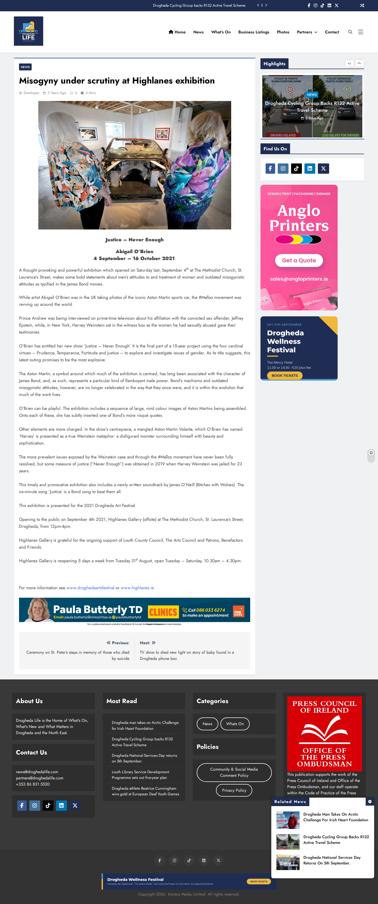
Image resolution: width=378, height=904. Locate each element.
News (198, 32)
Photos (283, 32)
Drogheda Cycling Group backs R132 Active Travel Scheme (199, 5)
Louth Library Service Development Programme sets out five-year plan (140, 774)
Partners (304, 32)
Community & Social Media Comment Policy (234, 772)
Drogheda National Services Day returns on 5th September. (332, 860)
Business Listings (253, 32)
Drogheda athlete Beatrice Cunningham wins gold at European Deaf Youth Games (145, 791)
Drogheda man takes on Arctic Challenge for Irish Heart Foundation (335, 817)
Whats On (235, 724)
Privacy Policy (234, 790)
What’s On (221, 32)
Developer (31, 92)
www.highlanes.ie (137, 588)
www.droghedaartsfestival (90, 588)
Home (179, 32)
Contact (332, 32)
